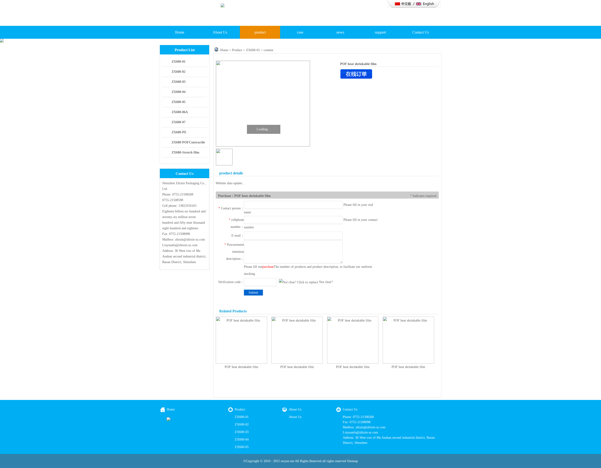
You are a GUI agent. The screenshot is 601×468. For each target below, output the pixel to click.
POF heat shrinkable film (241, 367)
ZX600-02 (178, 71)
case (300, 32)
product (260, 32)
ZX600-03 (178, 82)
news (340, 32)
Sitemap (352, 461)
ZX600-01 (178, 61)
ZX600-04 (178, 92)
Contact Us (420, 32)
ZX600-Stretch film (185, 152)
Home (179, 32)
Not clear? (326, 282)
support (380, 32)
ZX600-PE (179, 132)
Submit (253, 292)
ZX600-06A (180, 112)
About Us (220, 32)
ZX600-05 (178, 102)
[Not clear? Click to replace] (298, 282)
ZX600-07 (178, 122)
